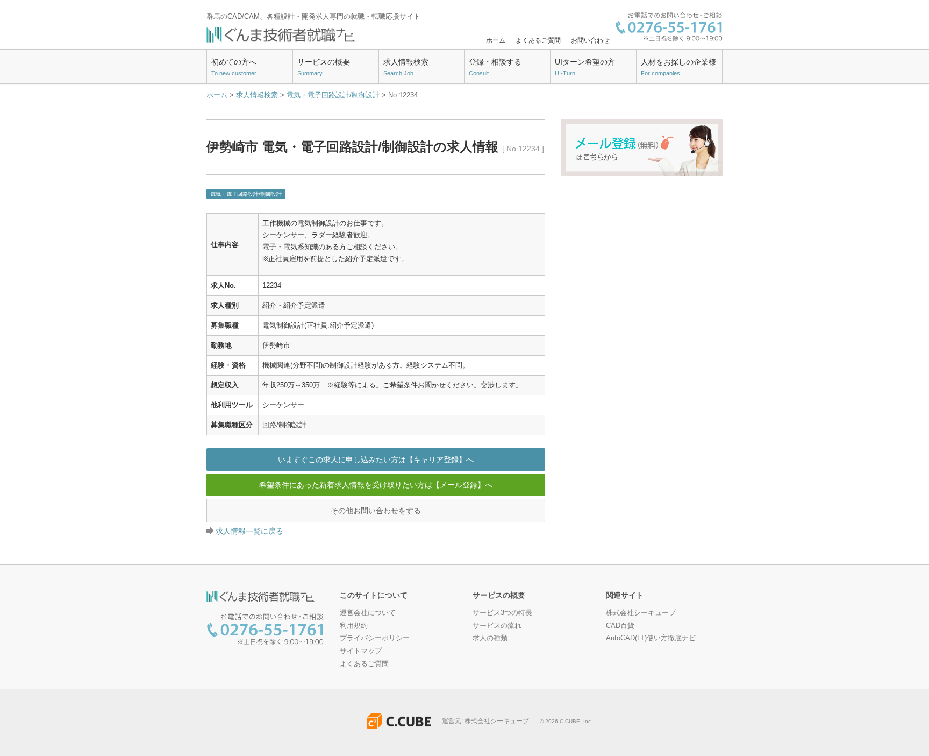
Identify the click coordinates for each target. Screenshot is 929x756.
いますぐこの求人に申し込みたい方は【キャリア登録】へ (376, 459)
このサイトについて (374, 595)
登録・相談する (495, 67)
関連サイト (625, 595)
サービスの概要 (323, 67)
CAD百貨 (620, 625)
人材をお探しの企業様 (678, 67)
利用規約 (354, 625)
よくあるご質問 (538, 40)
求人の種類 (490, 638)
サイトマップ (361, 651)
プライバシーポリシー (375, 638)
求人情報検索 (405, 67)
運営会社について (368, 613)
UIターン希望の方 (585, 67)
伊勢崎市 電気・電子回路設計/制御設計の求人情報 (375, 146)
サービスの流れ (497, 625)
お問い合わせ (590, 40)
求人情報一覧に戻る (249, 531)
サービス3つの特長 (502, 613)
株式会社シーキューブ (641, 613)
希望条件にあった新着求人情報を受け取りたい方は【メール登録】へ (375, 485)
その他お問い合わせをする (376, 510)
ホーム (495, 40)
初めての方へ (233, 67)
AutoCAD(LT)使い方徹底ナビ (651, 638)
